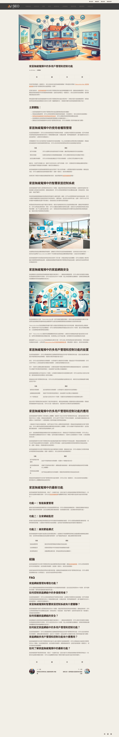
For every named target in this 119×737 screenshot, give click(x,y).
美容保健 (73, 6)
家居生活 (36, 6)
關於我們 (91, 1)
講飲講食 (81, 6)
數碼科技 (56, 6)
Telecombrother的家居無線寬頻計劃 (55, 342)
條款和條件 (109, 1)
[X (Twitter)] (52, 77)
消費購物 (65, 6)
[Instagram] (111, 734)
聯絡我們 (97, 1)
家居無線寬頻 (42, 90)
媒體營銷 (28, 6)
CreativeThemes (25, 734)
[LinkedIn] (82, 77)
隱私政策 (103, 1)
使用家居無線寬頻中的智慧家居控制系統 (44, 116)
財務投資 (90, 6)
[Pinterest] (67, 77)
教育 (49, 6)
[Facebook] (36, 77)
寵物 (43, 6)
